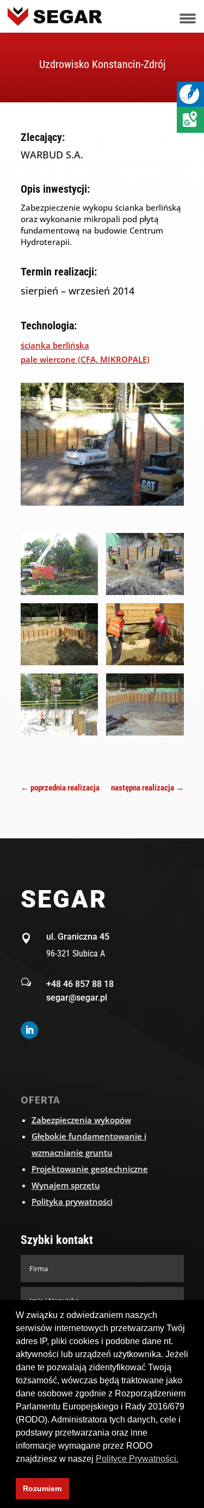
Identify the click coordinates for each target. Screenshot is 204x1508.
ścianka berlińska (55, 345)
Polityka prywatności (72, 1201)
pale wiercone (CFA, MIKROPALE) (85, 359)
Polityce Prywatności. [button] (137, 1458)
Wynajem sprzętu (66, 1185)
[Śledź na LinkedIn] (29, 1030)
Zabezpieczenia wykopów (81, 1119)
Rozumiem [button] (42, 1488)
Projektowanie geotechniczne (90, 1168)
